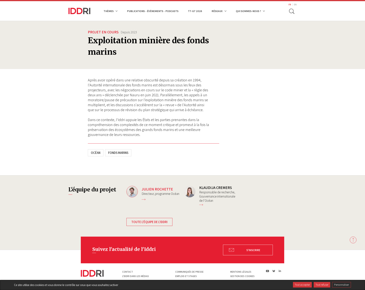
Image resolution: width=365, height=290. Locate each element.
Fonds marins (118, 153)
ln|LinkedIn (280, 271)
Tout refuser (322, 284)
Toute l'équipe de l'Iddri (149, 222)
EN (295, 4)
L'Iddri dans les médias (135, 276)
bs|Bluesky (273, 271)
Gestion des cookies (242, 276)
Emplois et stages (186, 276)
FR (290, 4)
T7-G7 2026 (195, 11)
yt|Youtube (267, 271)
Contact (127, 271)
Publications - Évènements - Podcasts (153, 11)
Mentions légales (240, 271)
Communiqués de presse (189, 271)
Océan (95, 153)
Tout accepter (302, 284)
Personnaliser (341, 284)
